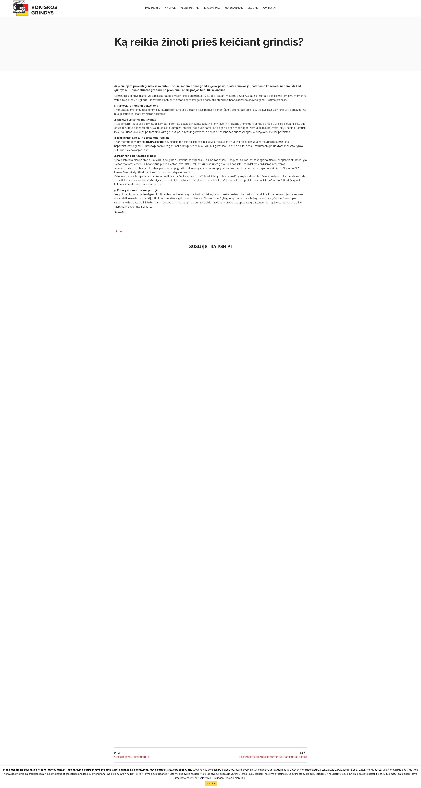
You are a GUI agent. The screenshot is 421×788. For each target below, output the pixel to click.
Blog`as (253, 8)
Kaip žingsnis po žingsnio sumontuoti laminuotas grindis (273, 756)
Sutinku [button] (211, 783)
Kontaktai (269, 8)
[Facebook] (116, 231)
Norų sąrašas (234, 8)
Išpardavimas (212, 8)
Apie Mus (170, 8)
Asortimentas (190, 8)
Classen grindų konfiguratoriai (132, 756)
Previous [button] (120, 498)
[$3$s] (121, 231)
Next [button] (301, 498)
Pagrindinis (152, 8)
